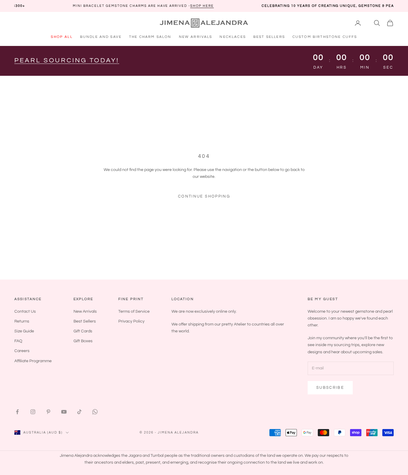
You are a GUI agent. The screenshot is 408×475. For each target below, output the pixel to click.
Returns (21, 321)
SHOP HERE (183, 5)
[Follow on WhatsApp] (95, 412)
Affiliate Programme (33, 361)
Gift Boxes (83, 341)
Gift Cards (82, 331)
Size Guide (24, 331)
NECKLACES (233, 37)
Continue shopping (204, 196)
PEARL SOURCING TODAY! (66, 60)
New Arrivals (85, 311)
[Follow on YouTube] (64, 412)
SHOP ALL (61, 37)
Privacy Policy (131, 321)
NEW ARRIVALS (195, 37)
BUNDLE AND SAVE (101, 37)
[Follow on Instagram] (33, 412)
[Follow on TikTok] (79, 412)
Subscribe (330, 387)
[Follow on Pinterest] (48, 412)
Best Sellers (84, 321)
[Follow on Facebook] (17, 412)
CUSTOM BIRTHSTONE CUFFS (324, 37)
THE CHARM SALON (150, 37)
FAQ (18, 341)
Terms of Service (134, 311)
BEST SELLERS (269, 37)
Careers (22, 351)
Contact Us (25, 311)
